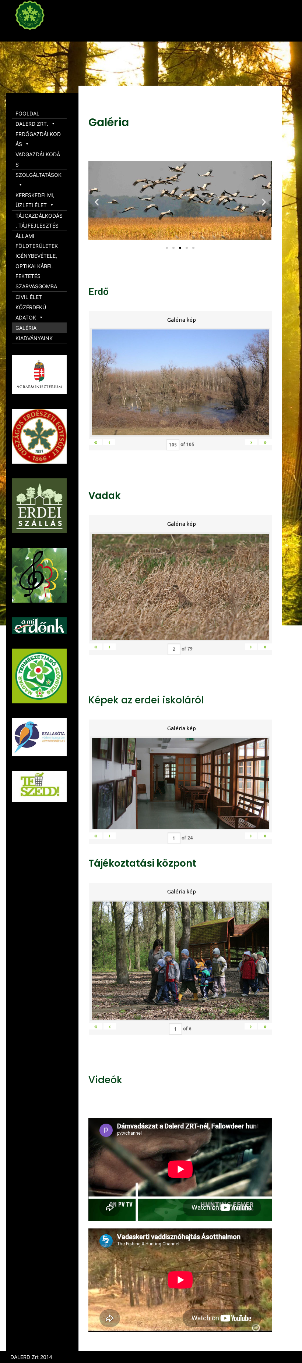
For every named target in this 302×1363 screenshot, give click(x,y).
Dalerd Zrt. (44, 36)
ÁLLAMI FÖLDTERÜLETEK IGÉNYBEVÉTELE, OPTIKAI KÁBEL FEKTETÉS (36, 256)
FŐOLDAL (27, 113)
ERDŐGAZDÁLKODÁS (38, 139)
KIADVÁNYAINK (34, 338)
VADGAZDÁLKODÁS (37, 159)
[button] (167, 248)
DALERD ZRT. (31, 124)
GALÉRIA (25, 328)
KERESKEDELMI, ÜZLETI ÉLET (35, 200)
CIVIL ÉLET (28, 297)
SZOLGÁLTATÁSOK (38, 175)
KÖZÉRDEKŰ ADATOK (30, 312)
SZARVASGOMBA (36, 286)
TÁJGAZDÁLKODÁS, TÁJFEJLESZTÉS (39, 221)
